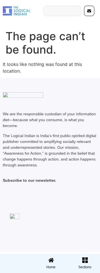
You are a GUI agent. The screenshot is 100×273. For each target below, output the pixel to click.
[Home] (51, 260)
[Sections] (16, 258)
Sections (16, 269)
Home (51, 267)
